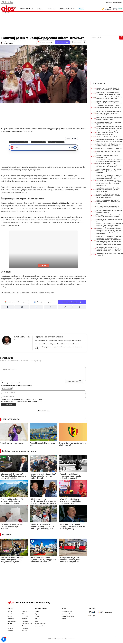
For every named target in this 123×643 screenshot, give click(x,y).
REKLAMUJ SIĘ (117, 2)
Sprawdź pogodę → (117, 9)
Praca (81, 9)
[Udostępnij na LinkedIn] (22, 307)
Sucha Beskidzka (27, 623)
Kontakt (64, 619)
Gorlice (9, 623)
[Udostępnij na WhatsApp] (36, 307)
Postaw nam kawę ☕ (62, 42)
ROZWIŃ (43, 265)
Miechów (10, 628)
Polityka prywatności (68, 616)
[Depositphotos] (108, 612)
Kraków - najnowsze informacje (19, 450)
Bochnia (9, 614)
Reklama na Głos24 (67, 614)
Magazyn (37, 614)
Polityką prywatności (36, 399)
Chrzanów (10, 619)
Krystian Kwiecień (8, 43)
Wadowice (25, 628)
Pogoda (36, 611)
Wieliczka (24, 630)
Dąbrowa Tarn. (11, 621)
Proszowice (25, 621)
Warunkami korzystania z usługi (20, 399)
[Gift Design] (92, 615)
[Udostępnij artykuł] (84, 42)
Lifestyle (36, 616)
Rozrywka (51, 9)
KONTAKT (109, 2)
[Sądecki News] (100, 612)
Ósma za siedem (39, 626)
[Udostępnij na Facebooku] (7, 307)
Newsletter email (67, 611)
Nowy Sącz (25, 611)
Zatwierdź (8, 405)
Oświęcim (25, 616)
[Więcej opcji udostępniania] (79, 307)
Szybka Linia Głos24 (67, 9)
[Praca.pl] (92, 612)
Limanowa (10, 626)
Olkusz (24, 614)
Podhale (24, 619)
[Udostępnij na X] (50, 307)
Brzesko (9, 616)
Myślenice (10, 630)
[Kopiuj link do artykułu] (65, 307)
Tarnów (24, 626)
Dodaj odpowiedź (72, 381)
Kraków (9, 611)
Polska (36, 621)
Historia (39, 9)
